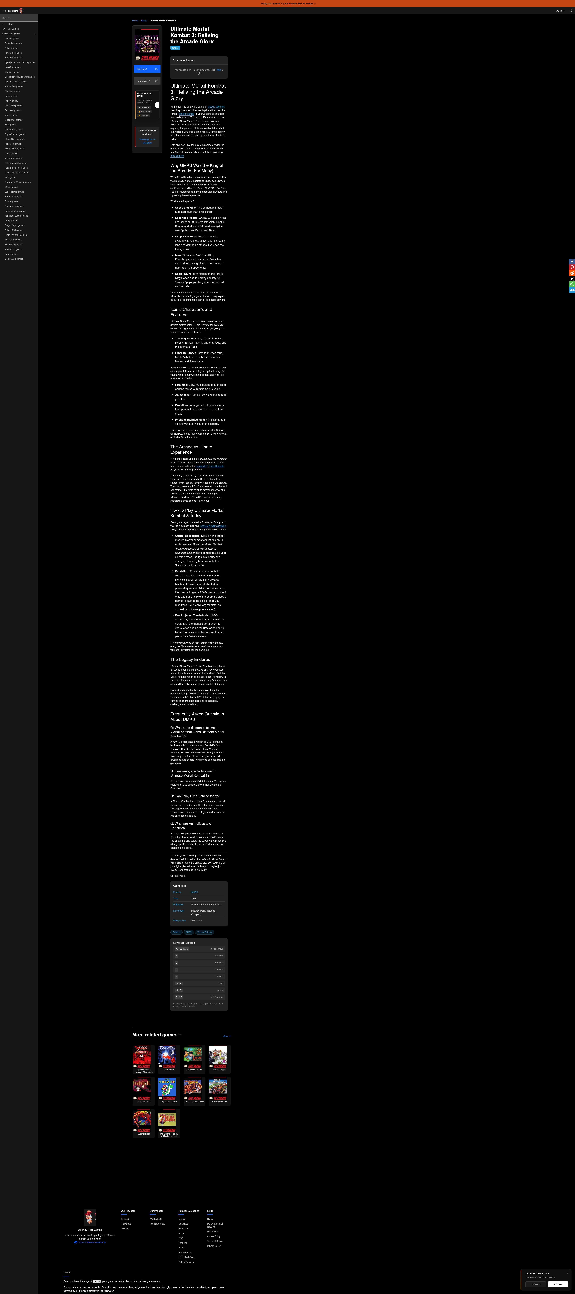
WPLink (124, 1228)
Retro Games (185, 1252)
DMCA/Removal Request (215, 1225)
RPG (180, 1238)
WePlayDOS (156, 1218)
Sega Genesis (216, 466)
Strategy (182, 1218)
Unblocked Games (187, 1257)
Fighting (176, 932)
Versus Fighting (204, 932)
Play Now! (141, 69)
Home (135, 20)
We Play (10, 10)
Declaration (212, 1231)
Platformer (183, 1228)
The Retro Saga (157, 1223)
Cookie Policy (213, 1236)
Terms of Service (215, 1240)
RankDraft (126, 1223)
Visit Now (558, 1284)
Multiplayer (183, 1223)
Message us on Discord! (147, 140)
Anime (181, 1247)
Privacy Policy (214, 1245)
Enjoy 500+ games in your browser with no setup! (287, 3)
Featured (182, 1242)
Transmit (125, 1218)
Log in (559, 10)
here (219, 69)
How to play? (143, 81)
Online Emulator (186, 1261)
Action (181, 1233)
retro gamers (177, 155)
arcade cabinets (216, 106)
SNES (144, 20)
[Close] (567, 1273)
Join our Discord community (92, 1242)
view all (227, 1036)
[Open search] (571, 10)
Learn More (536, 1284)
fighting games (186, 113)
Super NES (201, 466)
